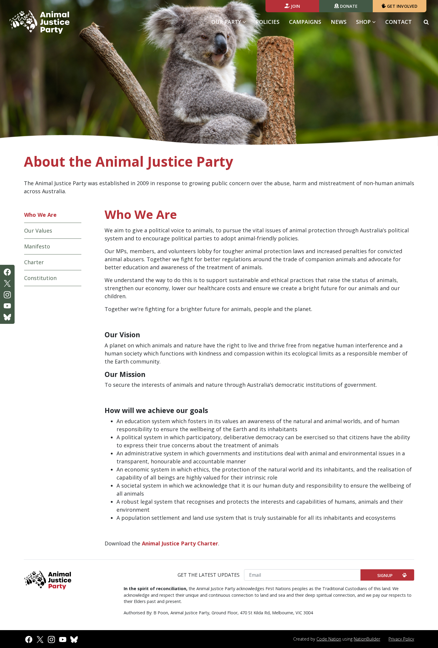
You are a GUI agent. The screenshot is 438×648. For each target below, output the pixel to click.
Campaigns (305, 21)
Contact (398, 21)
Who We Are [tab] (40, 214)
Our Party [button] (231, 21)
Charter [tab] (34, 262)
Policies (267, 21)
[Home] (39, 22)
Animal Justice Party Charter (180, 543)
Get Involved (401, 6)
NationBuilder (367, 639)
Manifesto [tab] (37, 246)
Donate (348, 6)
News (339, 21)
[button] (426, 22)
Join (295, 6)
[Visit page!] (7, 271)
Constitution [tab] (40, 278)
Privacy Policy (401, 639)
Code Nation (328, 639)
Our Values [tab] (38, 230)
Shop (364, 21)
